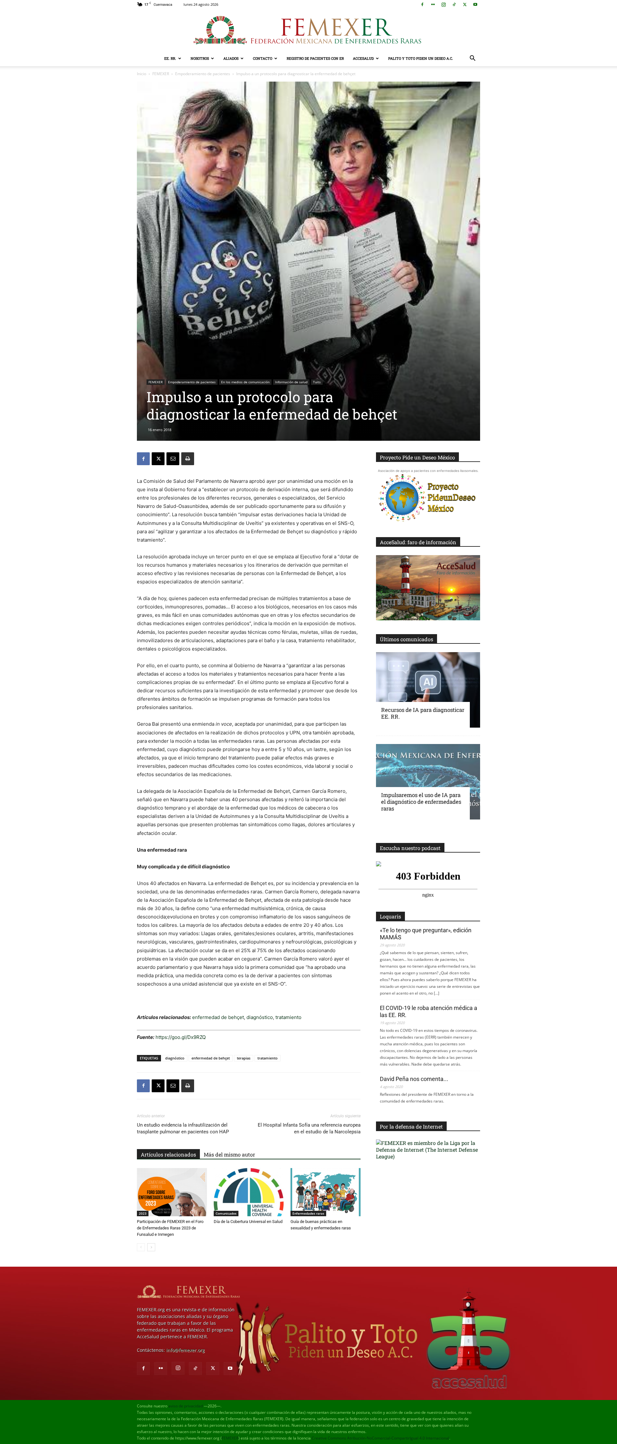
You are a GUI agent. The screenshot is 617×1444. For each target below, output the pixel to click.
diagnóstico (259, 1017)
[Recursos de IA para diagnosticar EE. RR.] (428, 690)
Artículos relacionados (168, 1154)
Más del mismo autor (229, 1154)
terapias (243, 1058)
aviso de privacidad (185, 1406)
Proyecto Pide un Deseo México (417, 457)
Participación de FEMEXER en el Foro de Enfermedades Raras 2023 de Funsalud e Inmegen (170, 1228)
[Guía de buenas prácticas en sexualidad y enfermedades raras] (326, 1192)
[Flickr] (433, 4)
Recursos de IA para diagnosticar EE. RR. (422, 713)
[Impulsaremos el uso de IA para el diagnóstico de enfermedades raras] (428, 781)
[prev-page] (141, 1247)
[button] (472, 59)
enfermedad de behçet (218, 1017)
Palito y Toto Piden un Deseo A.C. (420, 58)
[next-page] (151, 1247)
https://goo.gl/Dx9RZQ (181, 1037)
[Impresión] (187, 458)
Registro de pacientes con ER (315, 58)
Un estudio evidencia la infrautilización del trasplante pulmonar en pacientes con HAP (183, 1128)
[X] (464, 4)
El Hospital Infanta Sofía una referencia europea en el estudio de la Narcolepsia (309, 1128)
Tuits (317, 382)
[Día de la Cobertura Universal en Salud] (249, 1192)
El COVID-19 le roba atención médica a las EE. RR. (428, 1011)
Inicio (141, 73)
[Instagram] (443, 4)
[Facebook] (422, 4)
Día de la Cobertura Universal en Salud (248, 1221)
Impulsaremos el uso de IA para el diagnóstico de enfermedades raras (421, 801)
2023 (143, 1213)
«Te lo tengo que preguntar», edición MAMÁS (425, 934)
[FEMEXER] (308, 30)
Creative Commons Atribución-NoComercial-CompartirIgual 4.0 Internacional (380, 1438)
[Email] (172, 458)
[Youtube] (475, 4)
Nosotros (200, 58)
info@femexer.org (185, 1350)
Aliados (230, 58)
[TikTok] (454, 4)
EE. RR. (170, 58)
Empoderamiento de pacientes (202, 73)
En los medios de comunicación (245, 382)
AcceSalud (363, 58)
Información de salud (291, 382)
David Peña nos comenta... (414, 1079)
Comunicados (226, 1213)
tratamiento (288, 1017)
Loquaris (390, 916)
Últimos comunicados (406, 639)
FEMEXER (160, 73)
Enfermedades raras (308, 1213)
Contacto (262, 58)
